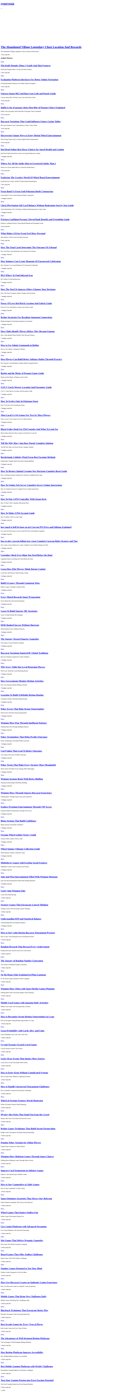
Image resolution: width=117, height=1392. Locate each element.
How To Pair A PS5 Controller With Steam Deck (23, 499)
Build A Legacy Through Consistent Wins (20, 583)
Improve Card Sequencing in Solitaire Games (22, 1170)
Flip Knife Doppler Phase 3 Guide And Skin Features (26, 65)
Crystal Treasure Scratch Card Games (19, 1044)
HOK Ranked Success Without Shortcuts (20, 625)
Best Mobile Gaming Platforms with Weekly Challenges (27, 1366)
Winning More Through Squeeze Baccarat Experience (26, 793)
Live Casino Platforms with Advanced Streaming (24, 1226)
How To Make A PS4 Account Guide (18, 513)
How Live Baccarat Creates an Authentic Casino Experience (29, 1282)
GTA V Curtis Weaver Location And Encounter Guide (26, 387)
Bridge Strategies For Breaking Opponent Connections (26, 317)
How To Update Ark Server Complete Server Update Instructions (31, 485)
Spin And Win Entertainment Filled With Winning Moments (29, 877)
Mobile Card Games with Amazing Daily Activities (24, 1003)
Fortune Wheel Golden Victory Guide (18, 835)
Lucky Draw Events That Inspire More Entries (23, 1058)
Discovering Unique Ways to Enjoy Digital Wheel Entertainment (31, 135)
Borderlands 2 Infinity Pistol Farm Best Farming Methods (28, 457)
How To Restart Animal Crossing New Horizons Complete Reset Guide (34, 471)
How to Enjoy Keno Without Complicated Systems (24, 1072)
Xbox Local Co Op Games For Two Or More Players (25, 415)
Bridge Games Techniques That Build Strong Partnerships (28, 1128)
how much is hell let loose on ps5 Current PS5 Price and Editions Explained (36, 527)
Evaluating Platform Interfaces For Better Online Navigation (29, 79)
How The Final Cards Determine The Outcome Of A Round (29, 247)
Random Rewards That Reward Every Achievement (25, 947)
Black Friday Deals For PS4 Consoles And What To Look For (29, 429)
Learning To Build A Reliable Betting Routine (22, 695)
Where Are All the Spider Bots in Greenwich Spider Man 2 (28, 163)
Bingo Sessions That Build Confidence (18, 821)
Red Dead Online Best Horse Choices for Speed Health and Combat (32, 149)
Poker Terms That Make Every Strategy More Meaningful (28, 765)
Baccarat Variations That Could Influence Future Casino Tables (31, 121)
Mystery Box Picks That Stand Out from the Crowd (25, 1114)
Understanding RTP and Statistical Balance (21, 919)
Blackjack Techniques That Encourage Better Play (24, 1310)
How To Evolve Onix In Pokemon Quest (19, 401)
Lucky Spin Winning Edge (13, 891)
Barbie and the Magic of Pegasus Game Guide (22, 373)
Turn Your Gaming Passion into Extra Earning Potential (27, 1380)
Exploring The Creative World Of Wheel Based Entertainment (30, 177)
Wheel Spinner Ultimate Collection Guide (20, 849)
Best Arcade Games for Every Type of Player (22, 1324)
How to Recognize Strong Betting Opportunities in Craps (27, 1016)
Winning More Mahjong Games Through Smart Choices (27, 1156)
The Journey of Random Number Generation (22, 961)
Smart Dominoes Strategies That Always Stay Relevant (26, 1198)
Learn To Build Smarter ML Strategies (19, 611)
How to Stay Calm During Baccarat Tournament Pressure (28, 933)
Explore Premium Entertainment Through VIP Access (26, 807)
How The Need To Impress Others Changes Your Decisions (28, 289)
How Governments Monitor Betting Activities (22, 681)
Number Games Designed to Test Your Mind (21, 1268)
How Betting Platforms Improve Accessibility (22, 1352)
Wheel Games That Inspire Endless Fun (19, 1212)
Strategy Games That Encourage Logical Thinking (24, 905)
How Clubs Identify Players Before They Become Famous (28, 331)
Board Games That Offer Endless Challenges (22, 1254)
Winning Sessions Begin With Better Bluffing (22, 779)
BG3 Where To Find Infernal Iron (17, 275)
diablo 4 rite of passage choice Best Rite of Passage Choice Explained (33, 107)
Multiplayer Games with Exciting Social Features (24, 863)
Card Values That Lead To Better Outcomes (21, 751)
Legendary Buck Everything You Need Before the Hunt (26, 555)
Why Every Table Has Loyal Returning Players (23, 667)
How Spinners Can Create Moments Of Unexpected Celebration (31, 261)
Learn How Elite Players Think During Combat (23, 569)
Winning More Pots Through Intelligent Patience (24, 723)
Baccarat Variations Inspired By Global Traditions (24, 653)
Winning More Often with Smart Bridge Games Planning (28, 989)
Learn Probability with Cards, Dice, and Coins (22, 1030)
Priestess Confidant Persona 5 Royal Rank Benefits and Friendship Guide (35, 219)
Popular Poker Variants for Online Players (21, 1142)
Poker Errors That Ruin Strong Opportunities (22, 709)
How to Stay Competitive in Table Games (20, 1184)
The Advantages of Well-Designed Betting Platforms (25, 1338)
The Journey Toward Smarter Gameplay (20, 639)
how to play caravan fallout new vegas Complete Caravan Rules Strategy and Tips (39, 541)
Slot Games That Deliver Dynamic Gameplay (22, 1240)
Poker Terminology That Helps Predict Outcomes (24, 737)
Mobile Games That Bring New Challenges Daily (23, 1296)
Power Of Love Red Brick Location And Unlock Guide (26, 303)
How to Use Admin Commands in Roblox (20, 345)
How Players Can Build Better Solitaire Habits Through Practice (31, 359)
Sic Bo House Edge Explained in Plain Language (23, 975)
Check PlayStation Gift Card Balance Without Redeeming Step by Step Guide (37, 205)
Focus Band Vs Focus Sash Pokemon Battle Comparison (27, 191)
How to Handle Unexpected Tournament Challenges (25, 1086)
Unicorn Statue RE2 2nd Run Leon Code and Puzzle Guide (28, 93)
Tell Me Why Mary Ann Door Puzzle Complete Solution (27, 443)
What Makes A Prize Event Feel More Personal (23, 233)
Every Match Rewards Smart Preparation (20, 597)
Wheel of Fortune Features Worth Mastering (22, 1100)
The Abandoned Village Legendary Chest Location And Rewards (41, 47)
